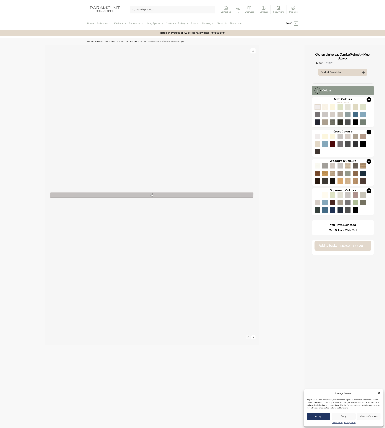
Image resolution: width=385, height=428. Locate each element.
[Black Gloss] (363, 144)
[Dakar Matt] (340, 115)
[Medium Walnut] (318, 173)
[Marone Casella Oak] (363, 181)
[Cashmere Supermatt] (318, 203)
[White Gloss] (318, 136)
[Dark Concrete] (340, 122)
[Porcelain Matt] (325, 107)
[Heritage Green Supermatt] (318, 210)
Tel (237, 11)
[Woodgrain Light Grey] (340, 166)
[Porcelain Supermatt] (325, 195)
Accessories (131, 41)
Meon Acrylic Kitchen (114, 41)
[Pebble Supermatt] (363, 195)
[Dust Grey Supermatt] (348, 203)
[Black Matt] (355, 122)
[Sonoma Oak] (333, 173)
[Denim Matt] (363, 115)
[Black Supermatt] (355, 210)
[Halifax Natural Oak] (363, 166)
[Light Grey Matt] (325, 115)
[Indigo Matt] (318, 122)
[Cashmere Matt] (333, 115)
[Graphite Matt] (348, 122)
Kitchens (99, 41)
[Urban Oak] (355, 166)
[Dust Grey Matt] (318, 115)
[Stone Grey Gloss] (355, 136)
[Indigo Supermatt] (340, 210)
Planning (293, 11)
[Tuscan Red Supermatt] (333, 203)
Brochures (249, 11)
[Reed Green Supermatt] (363, 203)
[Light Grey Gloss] (340, 136)
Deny (343, 416)
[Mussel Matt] (355, 107)
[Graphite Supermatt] (348, 210)
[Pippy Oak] (325, 173)
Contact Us (226, 11)
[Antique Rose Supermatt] (355, 195)
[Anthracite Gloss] (355, 144)
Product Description (331, 72)
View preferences (369, 416)
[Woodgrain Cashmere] (333, 166)
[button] (378, 393)
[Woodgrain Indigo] (363, 173)
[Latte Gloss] (318, 144)
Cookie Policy (337, 422)
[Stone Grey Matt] (325, 122)
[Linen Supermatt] (340, 195)
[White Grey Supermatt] (318, 195)
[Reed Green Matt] (363, 122)
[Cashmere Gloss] (348, 136)
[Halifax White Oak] (348, 166)
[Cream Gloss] (333, 136)
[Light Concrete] (333, 122)
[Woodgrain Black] (333, 181)
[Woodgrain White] (318, 166)
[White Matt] (318, 107)
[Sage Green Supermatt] (355, 203)
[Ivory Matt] (333, 107)
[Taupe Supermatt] (333, 195)
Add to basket (341, 245)
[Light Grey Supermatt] (348, 195)
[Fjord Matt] (348, 115)
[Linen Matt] (348, 107)
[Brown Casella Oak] (355, 173)
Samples (264, 11)
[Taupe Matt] (340, 107)
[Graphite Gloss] (348, 144)
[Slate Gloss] (318, 152)
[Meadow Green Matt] (363, 107)
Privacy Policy (350, 422)
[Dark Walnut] (318, 181)
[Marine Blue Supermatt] (333, 210)
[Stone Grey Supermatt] (340, 203)
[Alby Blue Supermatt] (325, 210)
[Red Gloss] (333, 144)
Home (90, 41)
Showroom (278, 11)
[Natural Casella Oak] (355, 181)
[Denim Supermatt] (325, 203)
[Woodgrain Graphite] (325, 181)
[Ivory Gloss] (325, 136)
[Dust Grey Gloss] (340, 144)
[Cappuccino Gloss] (363, 136)
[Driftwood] (340, 173)
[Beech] (340, 181)
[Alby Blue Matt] (355, 115)
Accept (318, 416)
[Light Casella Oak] (348, 181)
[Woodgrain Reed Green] (348, 173)
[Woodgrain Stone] (325, 166)
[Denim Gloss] (325, 144)
